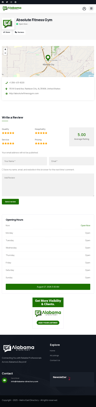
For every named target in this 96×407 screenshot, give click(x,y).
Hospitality (40, 129)
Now (8, 225)
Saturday (10, 270)
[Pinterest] (15, 2)
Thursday (10, 255)
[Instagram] (11, 2)
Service (5, 139)
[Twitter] (7, 2)
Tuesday (10, 240)
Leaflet (91, 76)
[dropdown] (91, 8)
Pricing (38, 139)
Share (8, 32)
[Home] (12, 8)
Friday (8, 262)
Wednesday (11, 247)
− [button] (5, 53)
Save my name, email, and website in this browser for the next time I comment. (39, 169)
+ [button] (5, 49)
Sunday (9, 277)
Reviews (20, 32)
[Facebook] (3, 2)
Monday (9, 233)
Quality (5, 129)
